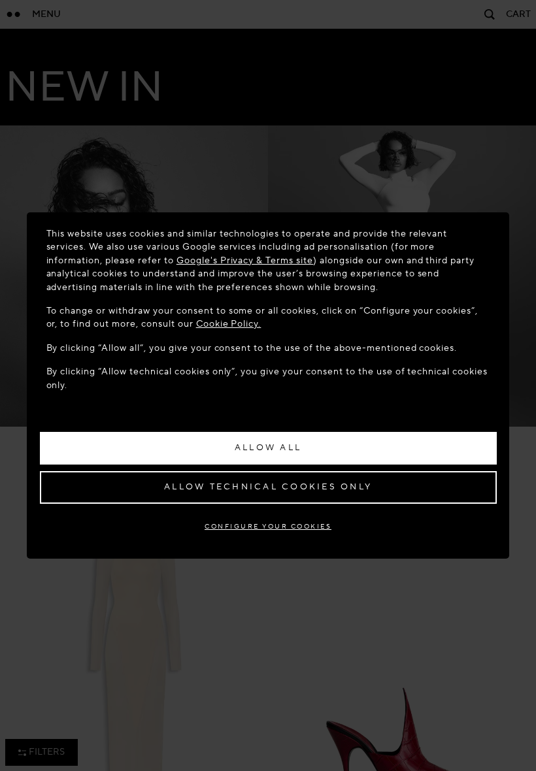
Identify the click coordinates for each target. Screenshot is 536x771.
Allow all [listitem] (268, 447)
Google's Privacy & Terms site (244, 260)
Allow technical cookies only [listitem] (268, 487)
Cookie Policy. (228, 323)
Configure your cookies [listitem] (268, 526)
